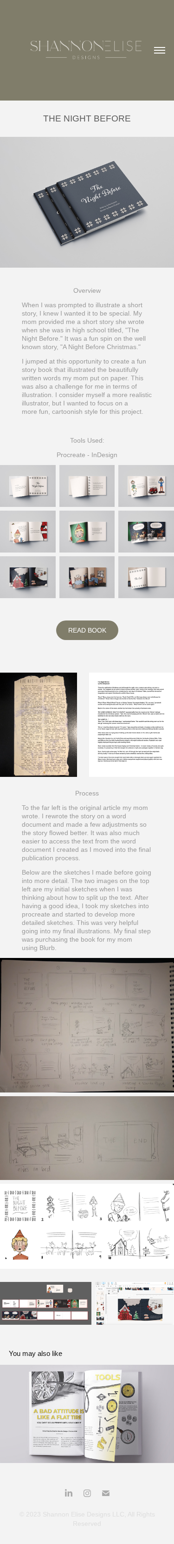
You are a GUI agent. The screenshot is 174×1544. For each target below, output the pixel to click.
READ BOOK (87, 630)
